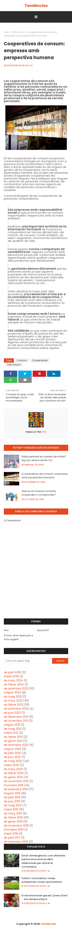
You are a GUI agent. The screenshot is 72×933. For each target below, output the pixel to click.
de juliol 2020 (12, 753)
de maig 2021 (12, 729)
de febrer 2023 (13, 705)
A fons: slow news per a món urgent (18, 637)
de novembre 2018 (16, 825)
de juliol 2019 (12, 797)
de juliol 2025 (12, 672)
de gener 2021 (13, 741)
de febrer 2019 (13, 817)
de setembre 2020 (16, 745)
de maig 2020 (13, 761)
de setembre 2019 (16, 789)
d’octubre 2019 (13, 785)
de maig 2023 (13, 696)
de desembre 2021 (16, 717)
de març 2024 (13, 680)
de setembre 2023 (16, 688)
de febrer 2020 (14, 773)
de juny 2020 (12, 757)
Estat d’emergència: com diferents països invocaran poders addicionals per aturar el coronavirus (43, 861)
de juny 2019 (12, 801)
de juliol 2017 (12, 838)
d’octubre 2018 (13, 829)
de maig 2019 (13, 805)
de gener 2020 (13, 777)
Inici (6, 32)
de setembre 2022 (16, 709)
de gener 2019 (13, 821)
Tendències (36, 5)
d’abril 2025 (11, 676)
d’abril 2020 (11, 765)
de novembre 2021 (16, 721)
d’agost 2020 (12, 749)
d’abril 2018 (11, 833)
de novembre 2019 (16, 781)
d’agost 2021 (12, 725)
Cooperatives (40, 360)
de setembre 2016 (16, 842)
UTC (43, 432)
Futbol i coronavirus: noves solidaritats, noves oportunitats (42, 880)
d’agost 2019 (12, 793)
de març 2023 (13, 700)
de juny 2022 (12, 713)
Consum (22, 360)
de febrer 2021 (13, 737)
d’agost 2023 (12, 692)
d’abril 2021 (11, 733)
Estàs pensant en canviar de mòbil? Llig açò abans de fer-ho (44, 458)
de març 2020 (13, 769)
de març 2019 (13, 813)
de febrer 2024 (14, 684)
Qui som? (43, 630)
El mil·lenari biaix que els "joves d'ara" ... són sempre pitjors (45, 897)
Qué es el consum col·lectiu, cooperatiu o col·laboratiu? (39, 493)
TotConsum (18, 32)
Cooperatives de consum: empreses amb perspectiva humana (45, 475)
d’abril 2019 (11, 809)
